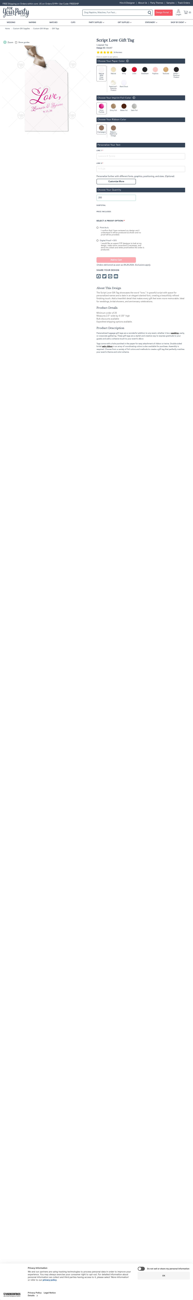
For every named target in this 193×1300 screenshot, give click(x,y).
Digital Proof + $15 (108, 241)
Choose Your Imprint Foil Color (113, 98)
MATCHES (53, 22)
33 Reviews (118, 52)
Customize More (116, 182)
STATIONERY (150, 22)
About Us (142, 3)
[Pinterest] (110, 276)
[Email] (116, 276)
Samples (170, 3)
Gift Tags (55, 29)
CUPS (73, 22)
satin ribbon (107, 346)
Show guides (23, 42)
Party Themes (156, 3)
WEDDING (11, 22)
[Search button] (149, 13)
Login (178, 15)
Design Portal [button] (162, 13)
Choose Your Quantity (109, 190)
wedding (175, 333)
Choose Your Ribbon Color (112, 120)
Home (7, 29)
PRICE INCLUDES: (104, 212)
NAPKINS (32, 22)
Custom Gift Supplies (21, 29)
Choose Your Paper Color (110, 61)
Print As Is (104, 228)
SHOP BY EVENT (177, 22)
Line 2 (99, 163)
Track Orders (184, 3)
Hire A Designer (127, 3)
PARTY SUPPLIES (95, 22)
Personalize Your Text (109, 145)
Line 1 (99, 150)
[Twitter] (104, 276)
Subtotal (101, 205)
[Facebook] (98, 276)
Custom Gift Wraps (41, 29)
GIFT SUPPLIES (123, 22)
